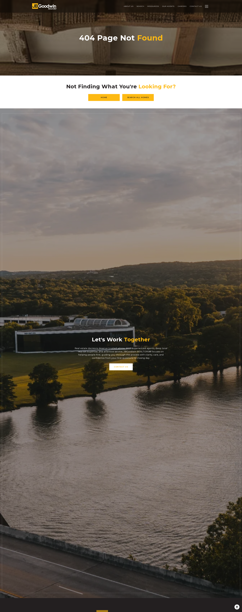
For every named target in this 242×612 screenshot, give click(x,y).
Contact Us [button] (121, 367)
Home (104, 97)
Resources (153, 6)
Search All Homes (138, 97)
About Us (128, 6)
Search (140, 6)
